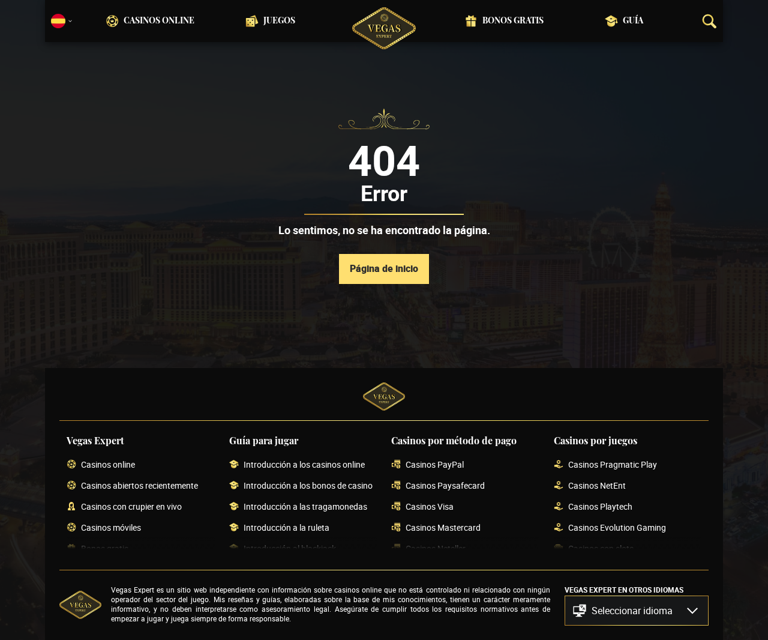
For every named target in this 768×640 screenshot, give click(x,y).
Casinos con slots (601, 549)
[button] (637, 611)
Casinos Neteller (436, 549)
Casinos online (159, 21)
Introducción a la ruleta (286, 528)
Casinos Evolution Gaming (617, 528)
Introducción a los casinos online (304, 465)
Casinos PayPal (435, 465)
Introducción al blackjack (290, 549)
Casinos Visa (430, 507)
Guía (633, 21)
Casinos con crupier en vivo (131, 507)
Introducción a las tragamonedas (305, 507)
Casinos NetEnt (597, 486)
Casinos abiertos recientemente (139, 486)
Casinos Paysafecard (445, 486)
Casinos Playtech (600, 507)
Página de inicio (384, 268)
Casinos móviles (111, 528)
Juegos (279, 21)
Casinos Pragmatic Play (612, 465)
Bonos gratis (513, 21)
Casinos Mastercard (443, 528)
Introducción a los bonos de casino (308, 486)
